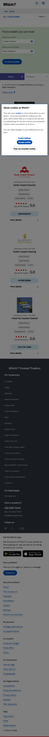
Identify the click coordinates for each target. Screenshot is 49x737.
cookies (18, 113)
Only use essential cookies (24, 148)
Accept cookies (24, 142)
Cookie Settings (24, 138)
